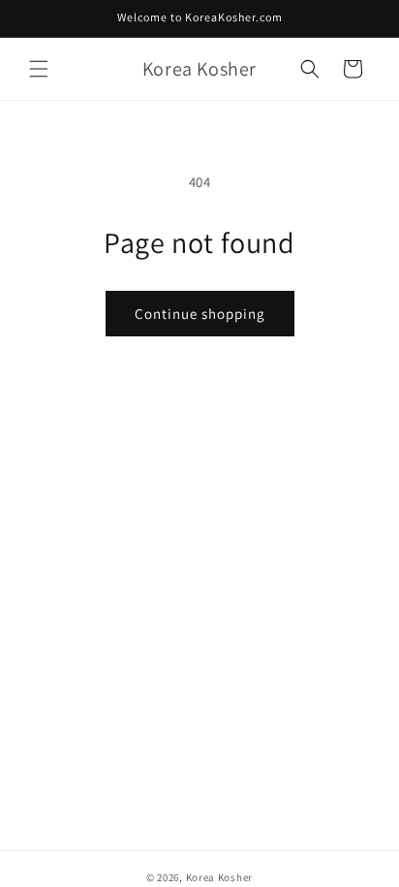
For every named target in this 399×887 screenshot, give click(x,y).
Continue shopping (200, 313)
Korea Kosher (219, 877)
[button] (38, 69)
